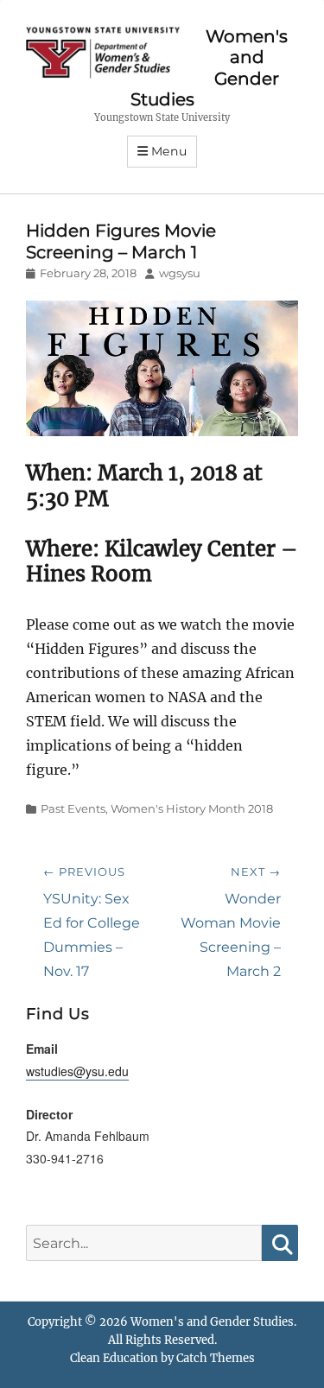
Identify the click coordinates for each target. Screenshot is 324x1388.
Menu (169, 151)
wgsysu (179, 273)
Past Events (73, 808)
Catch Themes (215, 1358)
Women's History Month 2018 (192, 808)
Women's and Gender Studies (212, 1322)
